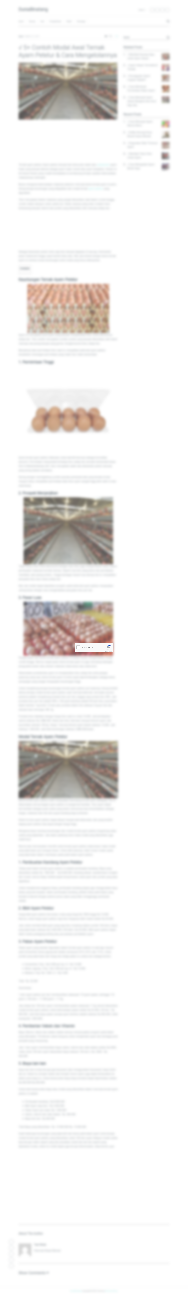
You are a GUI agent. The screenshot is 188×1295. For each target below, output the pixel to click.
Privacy (106, 651)
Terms (110, 651)
